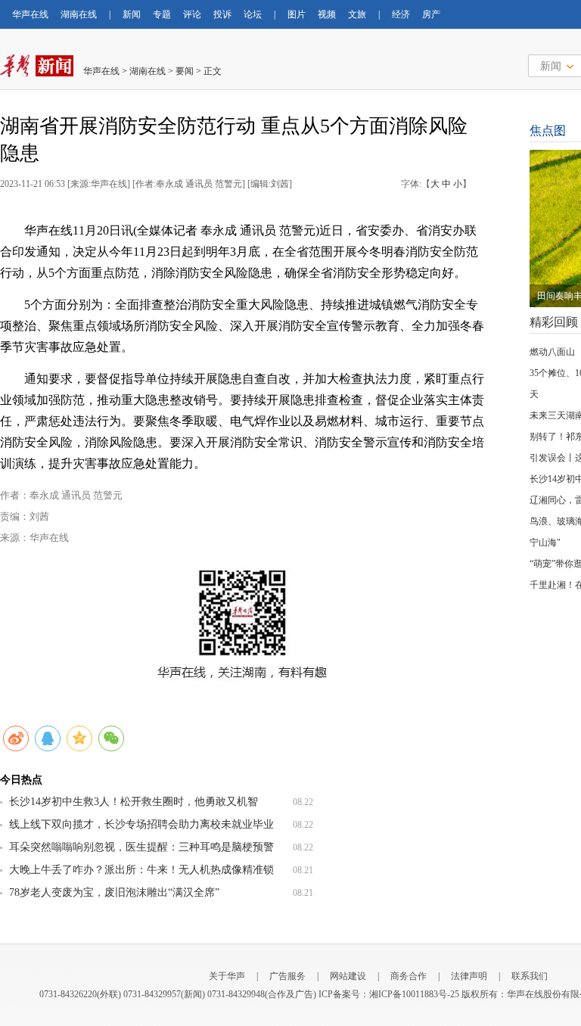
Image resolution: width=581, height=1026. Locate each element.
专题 (162, 14)
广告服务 (287, 976)
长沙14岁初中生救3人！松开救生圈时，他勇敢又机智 (133, 801)
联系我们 (529, 976)
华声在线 (30, 14)
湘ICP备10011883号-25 (414, 994)
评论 (192, 14)
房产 (431, 14)
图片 (296, 14)
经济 (401, 14)
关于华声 (227, 976)
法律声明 (469, 976)
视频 (327, 14)
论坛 (253, 14)
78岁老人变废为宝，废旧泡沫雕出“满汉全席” (114, 892)
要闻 (185, 71)
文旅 (357, 14)
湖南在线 (79, 14)
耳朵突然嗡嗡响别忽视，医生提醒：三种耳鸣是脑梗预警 (141, 847)
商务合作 (408, 976)
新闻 (132, 14)
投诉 (222, 14)
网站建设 (348, 976)
